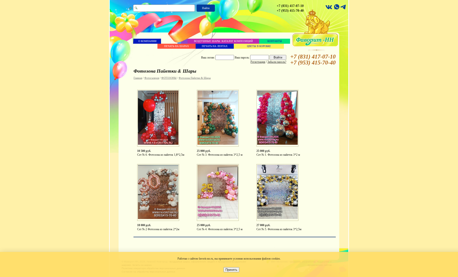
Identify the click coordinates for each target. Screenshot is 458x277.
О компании (147, 41)
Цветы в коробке (259, 46)
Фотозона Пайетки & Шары (195, 77)
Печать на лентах (215, 46)
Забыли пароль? (276, 62)
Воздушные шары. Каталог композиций (223, 41)
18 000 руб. (144, 225)
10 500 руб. (144, 151)
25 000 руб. (204, 151)
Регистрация (257, 62)
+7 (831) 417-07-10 (290, 6)
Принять (231, 270)
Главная (138, 77)
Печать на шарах (176, 46)
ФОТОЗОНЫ (169, 77)
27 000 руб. (263, 225)
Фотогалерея (151, 77)
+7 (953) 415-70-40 (290, 10)
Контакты (274, 41)
